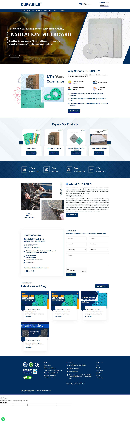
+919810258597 (30, 260)
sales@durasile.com (31, 255)
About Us (39, 10)
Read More (14, 55)
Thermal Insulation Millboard (99, 148)
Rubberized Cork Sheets (54, 148)
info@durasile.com (31, 257)
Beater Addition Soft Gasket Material (53, 370)
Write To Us (99, 373)
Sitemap (98, 375)
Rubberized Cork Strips (49, 378)
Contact (62, 10)
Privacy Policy (99, 378)
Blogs (55, 10)
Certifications (99, 370)
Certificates (47, 10)
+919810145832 (38, 260)
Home (23, 10)
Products (30, 10)
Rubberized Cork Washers (50, 375)
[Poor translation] (5, 403)
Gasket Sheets (31, 148)
